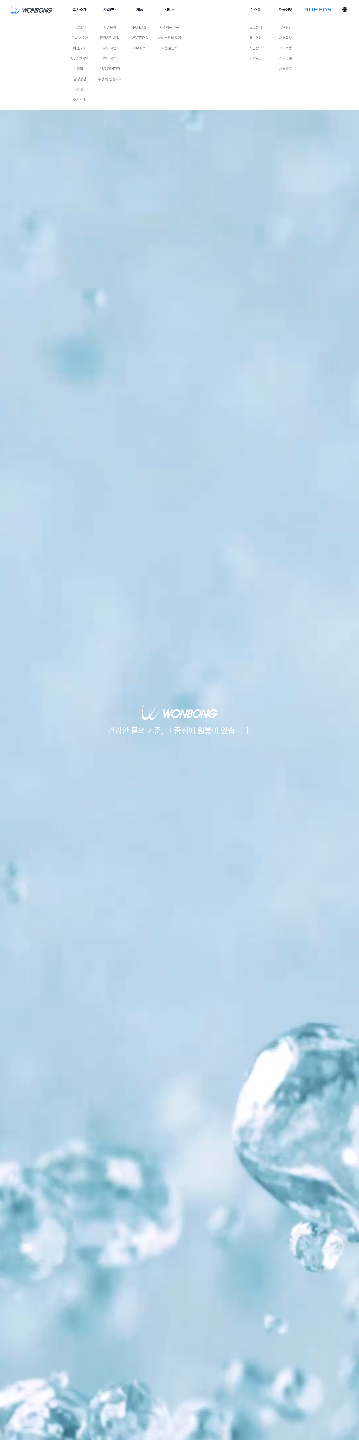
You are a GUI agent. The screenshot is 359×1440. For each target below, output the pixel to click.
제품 (139, 9)
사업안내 (110, 9)
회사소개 (80, 9)
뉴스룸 (256, 9)
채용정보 (285, 9)
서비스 (170, 9)
